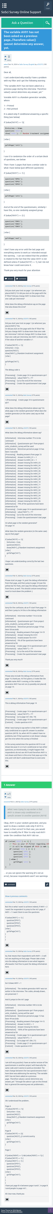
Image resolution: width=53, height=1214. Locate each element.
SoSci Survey (27, 286)
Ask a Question (22, 23)
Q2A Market (17, 1210)
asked (6, 64)
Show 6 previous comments (16, 896)
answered (7, 802)
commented (8, 286)
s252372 (40, 64)
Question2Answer (16, 1212)
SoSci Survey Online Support (21, 12)
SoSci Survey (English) (27, 64)
